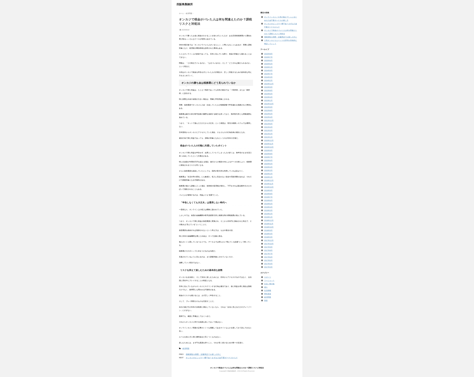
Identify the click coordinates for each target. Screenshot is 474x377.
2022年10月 (269, 104)
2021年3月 (268, 130)
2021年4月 (268, 127)
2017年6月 (268, 257)
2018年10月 (269, 227)
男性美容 (267, 294)
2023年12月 (269, 84)
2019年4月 (268, 207)
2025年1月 (268, 67)
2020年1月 (268, 177)
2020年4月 (268, 167)
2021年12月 (269, 120)
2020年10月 (269, 147)
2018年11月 (268, 224)
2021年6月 (268, 124)
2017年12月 (269, 240)
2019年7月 (268, 197)
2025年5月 (268, 64)
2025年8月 (268, 54)
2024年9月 (268, 70)
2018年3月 (268, 237)
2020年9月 (268, 150)
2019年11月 (268, 184)
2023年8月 (268, 90)
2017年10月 (269, 244)
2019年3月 (268, 210)
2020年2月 (268, 174)
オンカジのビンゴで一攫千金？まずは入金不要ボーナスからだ (212, 358)
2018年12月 (269, 220)
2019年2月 (268, 214)
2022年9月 (268, 107)
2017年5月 (268, 260)
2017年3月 (268, 267)
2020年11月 (268, 144)
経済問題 (185, 348)
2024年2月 (268, 80)
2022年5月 (268, 114)
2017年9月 (268, 247)
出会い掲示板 (269, 284)
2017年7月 (268, 254)
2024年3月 (268, 77)
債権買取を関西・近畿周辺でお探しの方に (203, 354)
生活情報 (267, 290)
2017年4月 (268, 264)
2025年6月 (268, 60)
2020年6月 (268, 160)
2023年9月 (268, 87)
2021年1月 (268, 137)
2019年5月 (268, 204)
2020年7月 (268, 157)
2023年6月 (268, 94)
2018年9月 (268, 230)
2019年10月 (269, 187)
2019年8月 (268, 194)
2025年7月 (268, 57)
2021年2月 (268, 134)
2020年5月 (268, 164)
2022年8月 (268, 110)
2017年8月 (268, 250)
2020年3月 (268, 170)
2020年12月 (269, 140)
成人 (266, 287)
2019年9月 (268, 190)
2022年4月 (268, 117)
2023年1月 (268, 100)
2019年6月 (268, 200)
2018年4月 (268, 234)
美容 (266, 300)
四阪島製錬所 (185, 4)
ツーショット (269, 280)
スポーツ (267, 277)
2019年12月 (269, 180)
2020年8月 (268, 154)
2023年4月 (268, 97)
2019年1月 (268, 217)
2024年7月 (268, 74)
